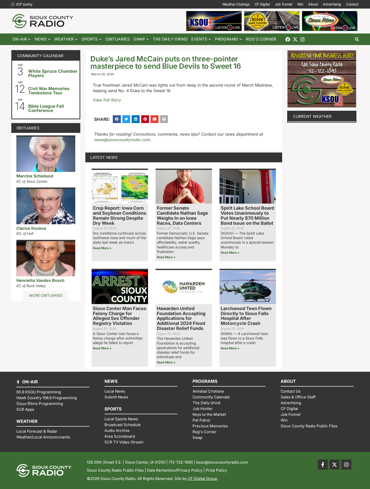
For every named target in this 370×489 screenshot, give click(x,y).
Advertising (332, 4)
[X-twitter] (295, 39)
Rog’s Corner (261, 39)
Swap (139, 39)
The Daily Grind (170, 39)
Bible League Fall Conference (46, 108)
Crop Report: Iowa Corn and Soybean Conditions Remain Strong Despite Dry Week (119, 215)
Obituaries (117, 39)
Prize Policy (216, 470)
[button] (356, 39)
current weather (312, 116)
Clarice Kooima (31, 228)
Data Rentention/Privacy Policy (174, 470)
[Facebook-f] (323, 465)
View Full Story (107, 99)
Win (300, 4)
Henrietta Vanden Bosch (40, 280)
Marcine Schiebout (34, 175)
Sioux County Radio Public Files (115, 470)
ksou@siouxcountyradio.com (222, 462)
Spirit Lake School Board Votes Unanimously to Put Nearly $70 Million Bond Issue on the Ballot (247, 215)
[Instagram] (302, 39)
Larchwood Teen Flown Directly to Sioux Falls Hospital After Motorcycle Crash (246, 316)
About (313, 4)
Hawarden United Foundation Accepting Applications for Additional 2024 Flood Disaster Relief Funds (181, 318)
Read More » (102, 248)
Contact (352, 4)
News (41, 39)
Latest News (104, 157)
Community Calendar (40, 55)
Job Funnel (283, 4)
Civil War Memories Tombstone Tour (48, 90)
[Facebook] (287, 39)
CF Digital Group (202, 478)
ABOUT (288, 381)
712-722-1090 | (182, 462)
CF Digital (262, 4)
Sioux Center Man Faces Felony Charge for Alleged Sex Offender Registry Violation (119, 316)
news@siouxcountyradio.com (122, 139)
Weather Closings (236, 4)
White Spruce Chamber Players (53, 73)
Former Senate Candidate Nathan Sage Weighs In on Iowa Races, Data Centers (182, 215)
